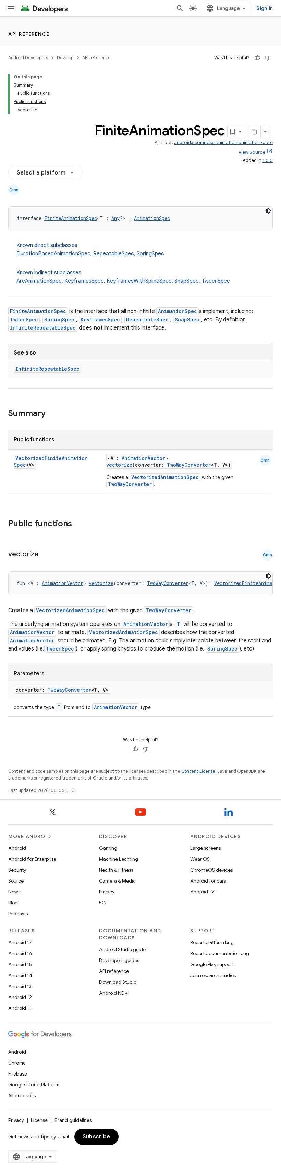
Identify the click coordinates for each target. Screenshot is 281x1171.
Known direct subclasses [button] (90, 249)
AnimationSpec (152, 218)
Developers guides (119, 960)
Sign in (264, 8)
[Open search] (180, 8)
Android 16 (20, 953)
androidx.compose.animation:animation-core (223, 142)
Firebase (17, 1074)
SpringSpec (150, 253)
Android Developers (28, 58)
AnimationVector (143, 458)
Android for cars (208, 881)
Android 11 (19, 1008)
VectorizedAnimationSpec (165, 477)
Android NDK (113, 993)
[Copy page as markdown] (254, 132)
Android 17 (20, 942)
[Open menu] (11, 8)
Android (17, 848)
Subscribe (96, 1136)
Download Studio (117, 982)
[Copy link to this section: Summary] (52, 414)
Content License (198, 771)
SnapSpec (186, 281)
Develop (65, 58)
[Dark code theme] (268, 211)
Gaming (108, 848)
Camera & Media (117, 881)
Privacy (106, 892)
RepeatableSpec (113, 253)
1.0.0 (267, 160)
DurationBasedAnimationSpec (53, 253)
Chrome (17, 1063)
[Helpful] (257, 58)
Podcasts (18, 914)
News (14, 892)
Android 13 (20, 986)
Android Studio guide (122, 949)
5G (102, 903)
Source (16, 881)
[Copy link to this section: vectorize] (45, 555)
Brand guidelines (73, 1120)
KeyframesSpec (84, 281)
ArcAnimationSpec (39, 281)
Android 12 (20, 997)
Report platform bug (212, 942)
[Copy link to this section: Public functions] (81, 524)
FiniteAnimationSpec (70, 218)
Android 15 (20, 964)
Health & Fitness (116, 870)
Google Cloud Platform (33, 1085)
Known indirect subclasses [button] (123, 276)
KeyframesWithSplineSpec (139, 281)
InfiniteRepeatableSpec (43, 327)
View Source (252, 152)
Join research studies (213, 975)
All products (22, 1096)
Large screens (205, 848)
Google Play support (212, 964)
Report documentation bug (219, 953)
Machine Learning (118, 859)
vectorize (119, 465)
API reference (29, 34)
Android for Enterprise (32, 859)
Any (115, 218)
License (39, 1120)
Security (17, 870)
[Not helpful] (267, 58)
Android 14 (20, 975)
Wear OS (200, 859)
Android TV (202, 892)
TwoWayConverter (189, 465)
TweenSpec (215, 281)
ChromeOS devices (211, 870)
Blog (13, 903)
